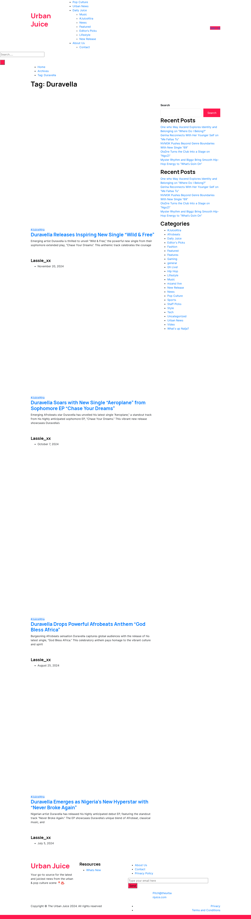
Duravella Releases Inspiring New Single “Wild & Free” (92, 234)
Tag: (47, 75)
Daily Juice (80, 10)
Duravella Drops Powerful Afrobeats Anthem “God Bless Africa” (88, 627)
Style (170, 308)
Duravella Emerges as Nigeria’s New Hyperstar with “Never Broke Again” (89, 804)
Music (83, 14)
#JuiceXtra (86, 18)
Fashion (172, 246)
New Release (87, 39)
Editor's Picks (176, 242)
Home (41, 67)
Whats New (93, 870)
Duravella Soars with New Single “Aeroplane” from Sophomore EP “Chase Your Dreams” (88, 405)
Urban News (80, 6)
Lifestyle (84, 35)
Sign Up (215, 28)
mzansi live (174, 283)
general (172, 263)
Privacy (215, 906)
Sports (171, 300)
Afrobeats (173, 234)
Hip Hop (172, 271)
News (83, 22)
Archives (43, 71)
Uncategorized (176, 316)
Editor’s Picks (88, 30)
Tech (170, 312)
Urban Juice (41, 20)
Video (171, 324)
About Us (79, 43)
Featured (85, 26)
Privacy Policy (144, 873)
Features (172, 255)
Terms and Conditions (206, 910)
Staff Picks (174, 304)
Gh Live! (172, 267)
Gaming (172, 259)
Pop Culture (80, 2)
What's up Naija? (178, 328)
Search (165, 105)
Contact (84, 47)
